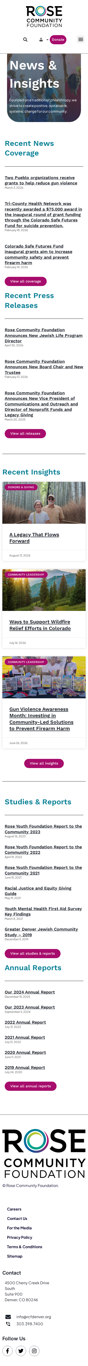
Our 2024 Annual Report (30, 992)
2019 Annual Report (25, 1067)
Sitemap (15, 1256)
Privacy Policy (19, 1237)
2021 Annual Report (25, 1037)
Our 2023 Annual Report (30, 1007)
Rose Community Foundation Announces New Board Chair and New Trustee (44, 367)
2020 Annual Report (25, 1052)
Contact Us (17, 1218)
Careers (14, 1208)
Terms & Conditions (24, 1246)
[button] (80, 39)
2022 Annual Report (25, 1022)
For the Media (19, 1227)
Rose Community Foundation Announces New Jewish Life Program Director (44, 335)
